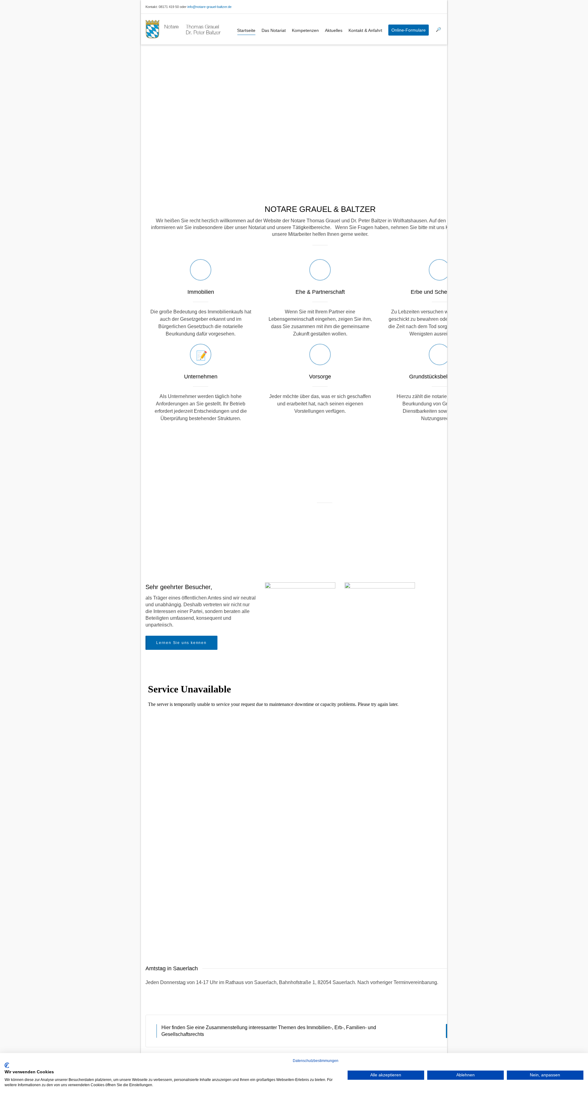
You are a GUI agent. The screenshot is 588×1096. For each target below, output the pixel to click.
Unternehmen (200, 377)
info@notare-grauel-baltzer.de (209, 7)
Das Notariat (274, 30)
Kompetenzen (305, 30)
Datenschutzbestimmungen (315, 1061)
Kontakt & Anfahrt (365, 30)
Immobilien (200, 292)
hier (365, 924)
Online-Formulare (408, 30)
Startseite (246, 30)
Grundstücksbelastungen (439, 377)
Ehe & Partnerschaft (320, 292)
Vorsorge (320, 377)
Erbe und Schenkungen (439, 292)
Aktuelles (333, 30)
